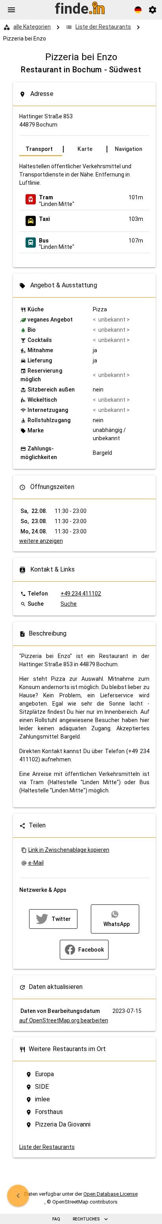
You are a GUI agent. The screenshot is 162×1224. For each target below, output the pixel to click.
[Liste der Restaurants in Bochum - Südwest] (18, 1196)
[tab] (40, 149)
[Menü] (11, 10)
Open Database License (110, 1194)
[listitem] (84, 199)
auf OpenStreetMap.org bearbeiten (63, 1020)
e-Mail (36, 863)
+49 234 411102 (81, 593)
